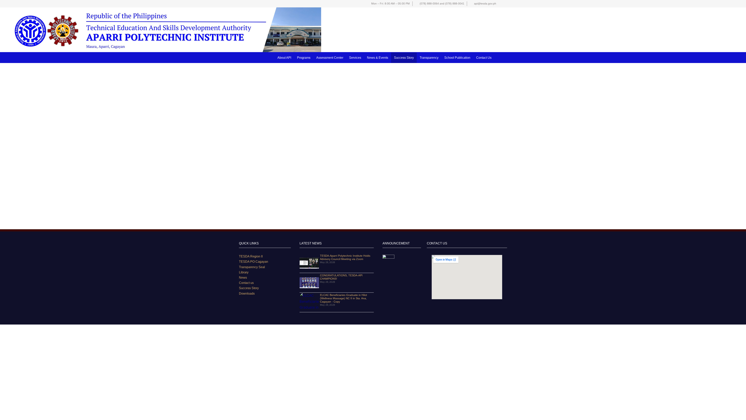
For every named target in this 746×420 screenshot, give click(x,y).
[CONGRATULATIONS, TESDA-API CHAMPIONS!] (309, 282)
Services (355, 57)
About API (284, 57)
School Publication (457, 57)
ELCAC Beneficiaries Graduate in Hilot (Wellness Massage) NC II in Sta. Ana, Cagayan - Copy (343, 298)
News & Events (377, 57)
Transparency (429, 57)
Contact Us (484, 57)
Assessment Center (329, 57)
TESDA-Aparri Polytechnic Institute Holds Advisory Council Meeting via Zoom (345, 257)
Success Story (404, 57)
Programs (303, 57)
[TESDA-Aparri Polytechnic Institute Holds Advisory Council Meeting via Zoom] (309, 263)
